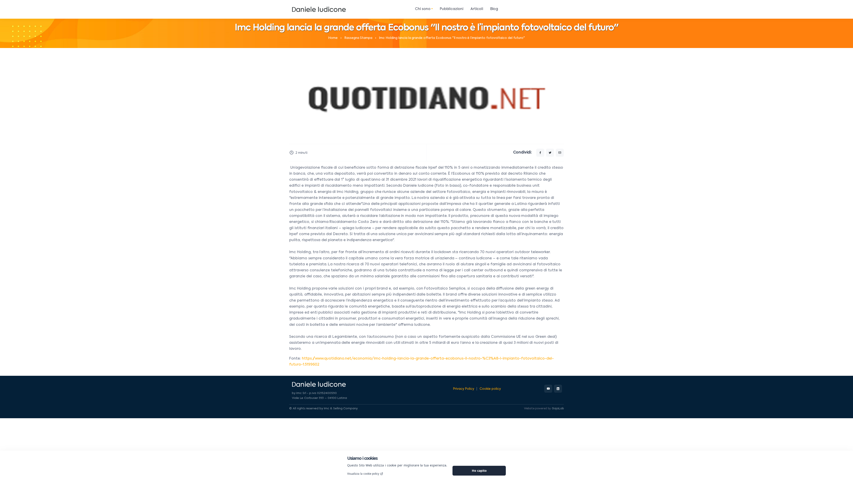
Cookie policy (490, 388)
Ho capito (479, 470)
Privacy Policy (463, 388)
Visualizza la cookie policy (363, 474)
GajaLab (558, 408)
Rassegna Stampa (358, 38)
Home (333, 38)
